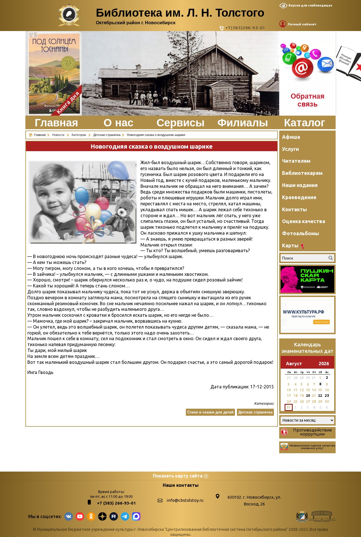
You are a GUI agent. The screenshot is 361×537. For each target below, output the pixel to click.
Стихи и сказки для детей (210, 412)
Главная (56, 122)
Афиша (291, 137)
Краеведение (299, 197)
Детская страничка (255, 412)
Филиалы (242, 122)
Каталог (304, 122)
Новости (58, 135)
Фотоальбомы (300, 233)
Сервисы (180, 122)
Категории (79, 135)
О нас (118, 122)
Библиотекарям (302, 173)
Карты (290, 245)
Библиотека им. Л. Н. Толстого (180, 12)
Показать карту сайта (177, 475)
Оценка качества (303, 221)
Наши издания (300, 185)
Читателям (296, 161)
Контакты (294, 209)
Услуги (290, 149)
